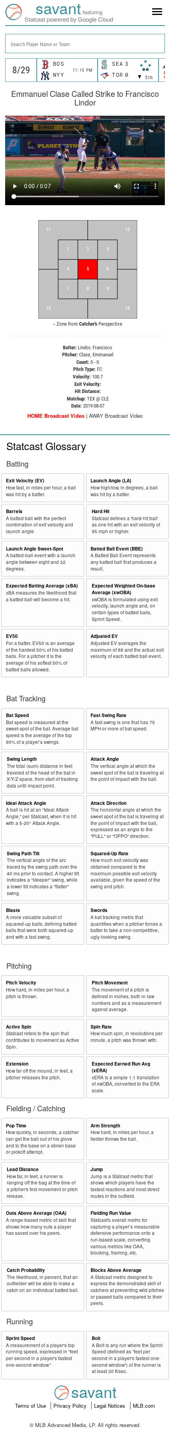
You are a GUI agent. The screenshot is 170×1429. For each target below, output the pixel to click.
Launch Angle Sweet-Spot (34, 548)
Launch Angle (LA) (111, 480)
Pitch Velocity (21, 982)
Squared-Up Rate (109, 853)
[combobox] (85, 43)
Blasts (13, 910)
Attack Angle (105, 759)
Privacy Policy (70, 1405)
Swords (99, 910)
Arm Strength (105, 1125)
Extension (17, 1063)
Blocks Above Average (116, 1270)
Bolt (96, 1338)
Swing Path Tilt (23, 853)
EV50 (12, 636)
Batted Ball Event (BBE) (117, 548)
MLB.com (144, 1405)
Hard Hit (101, 511)
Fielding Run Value (111, 1213)
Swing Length (22, 759)
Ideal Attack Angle (26, 803)
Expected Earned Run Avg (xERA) (121, 1067)
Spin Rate (101, 1026)
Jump (97, 1169)
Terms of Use (31, 1405)
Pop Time (16, 1125)
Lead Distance (23, 1169)
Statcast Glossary (46, 445)
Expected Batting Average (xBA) (42, 585)
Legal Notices (110, 1405)
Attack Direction (109, 803)
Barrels (14, 511)
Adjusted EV (104, 636)
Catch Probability (26, 1270)
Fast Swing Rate (109, 715)
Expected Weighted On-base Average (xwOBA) (123, 589)
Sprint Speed (20, 1338)
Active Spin (18, 1026)
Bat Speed (17, 715)
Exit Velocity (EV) (25, 480)
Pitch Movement (110, 982)
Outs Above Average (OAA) (36, 1213)
